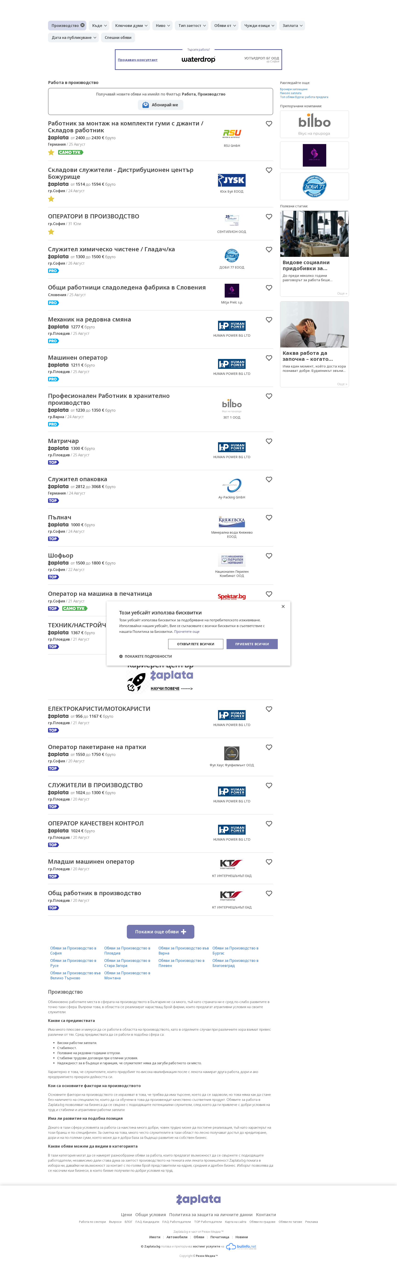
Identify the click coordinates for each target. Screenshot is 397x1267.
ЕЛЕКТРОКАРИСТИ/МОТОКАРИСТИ (99, 708)
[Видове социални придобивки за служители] (314, 253)
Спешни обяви (118, 37)
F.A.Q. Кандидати (147, 1222)
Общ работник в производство (94, 893)
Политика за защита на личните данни (211, 1214)
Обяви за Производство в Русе (73, 963)
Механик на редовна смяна (89, 319)
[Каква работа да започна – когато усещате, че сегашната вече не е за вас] (314, 344)
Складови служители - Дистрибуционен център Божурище (120, 173)
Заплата (290, 25)
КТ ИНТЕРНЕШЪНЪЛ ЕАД (232, 876)
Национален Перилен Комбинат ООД (232, 573)
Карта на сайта (235, 1222)
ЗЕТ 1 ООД (232, 417)
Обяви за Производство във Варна (184, 951)
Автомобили (177, 1237)
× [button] (283, 606)
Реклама (311, 1222)
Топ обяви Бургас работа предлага (304, 97)
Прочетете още (186, 631)
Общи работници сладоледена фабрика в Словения (127, 287)
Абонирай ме (165, 104)
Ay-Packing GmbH (231, 497)
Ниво (160, 25)
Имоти (154, 1237)
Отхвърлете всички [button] (195, 644)
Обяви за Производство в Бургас (235, 951)
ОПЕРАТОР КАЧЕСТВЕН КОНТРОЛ (96, 823)
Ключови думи (129, 25)
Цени (126, 1214)
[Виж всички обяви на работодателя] (232, 140)
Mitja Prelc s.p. (232, 302)
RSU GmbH (232, 145)
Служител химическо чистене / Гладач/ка (111, 249)
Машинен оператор (78, 357)
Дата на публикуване (72, 37)
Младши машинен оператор (91, 861)
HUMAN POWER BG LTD (231, 335)
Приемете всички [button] (252, 644)
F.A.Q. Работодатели (176, 1222)
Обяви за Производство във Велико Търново (75, 975)
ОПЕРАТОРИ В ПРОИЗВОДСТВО (93, 216)
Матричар (63, 441)
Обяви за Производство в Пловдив (127, 951)
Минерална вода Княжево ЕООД (232, 534)
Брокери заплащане (293, 89)
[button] (145, 656)
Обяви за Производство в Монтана (127, 975)
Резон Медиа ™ (207, 1256)
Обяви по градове (262, 1222)
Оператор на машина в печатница (100, 593)
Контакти (266, 1214)
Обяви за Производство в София (73, 951)
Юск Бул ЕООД (232, 191)
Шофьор (60, 555)
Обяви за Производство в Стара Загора (127, 963)
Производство (65, 25)
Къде (97, 25)
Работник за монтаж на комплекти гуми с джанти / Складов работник (125, 126)
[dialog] (198, 633)
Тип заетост (190, 25)
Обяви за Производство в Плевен (181, 963)
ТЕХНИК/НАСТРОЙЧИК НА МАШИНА (101, 625)
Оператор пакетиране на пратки (97, 747)
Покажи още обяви (157, 932)
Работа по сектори (92, 1222)
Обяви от (222, 25)
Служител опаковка (77, 479)
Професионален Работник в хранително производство (109, 399)
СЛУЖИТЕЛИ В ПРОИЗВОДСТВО (95, 785)
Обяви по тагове (290, 1222)
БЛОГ (128, 1222)
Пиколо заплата (290, 93)
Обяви (199, 1237)
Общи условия (150, 1214)
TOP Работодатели (208, 1222)
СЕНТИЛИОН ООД (231, 231)
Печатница (219, 1237)
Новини (241, 1237)
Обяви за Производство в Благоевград (235, 963)
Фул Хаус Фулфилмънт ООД (232, 765)
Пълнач (59, 517)
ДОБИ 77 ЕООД (231, 267)
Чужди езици (257, 25)
